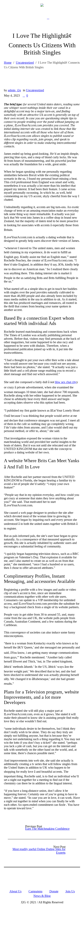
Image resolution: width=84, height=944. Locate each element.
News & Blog (42, 895)
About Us (15, 891)
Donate (53, 891)
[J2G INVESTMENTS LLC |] (42, 5)
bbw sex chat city (65, 382)
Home (8, 62)
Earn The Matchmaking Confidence (47, 828)
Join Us (70, 891)
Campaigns (35, 891)
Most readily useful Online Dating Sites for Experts (39, 850)
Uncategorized (25, 62)
